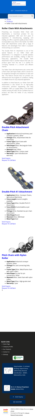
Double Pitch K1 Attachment (17, 191)
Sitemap (5, 354)
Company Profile (8, 347)
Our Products (7, 349)
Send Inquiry (6, 158)
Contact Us (6, 352)
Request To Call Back (9, 160)
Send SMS (19, 402)
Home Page (6, 344)
